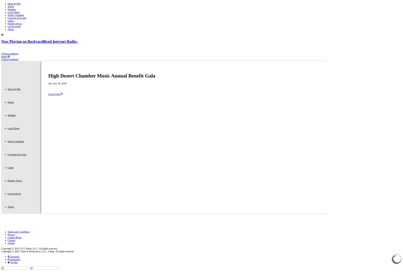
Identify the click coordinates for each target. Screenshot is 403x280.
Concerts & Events (17, 18)
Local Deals (14, 12)
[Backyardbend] (9, 53)
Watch (11, 6)
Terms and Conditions (18, 232)
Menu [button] (4, 56)
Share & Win (14, 4)
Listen (11, 21)
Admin (11, 243)
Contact (11, 240)
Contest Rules (14, 237)
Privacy (11, 234)
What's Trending (16, 15)
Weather (12, 9)
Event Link (54, 94)
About (11, 29)
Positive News (15, 23)
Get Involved (14, 26)
